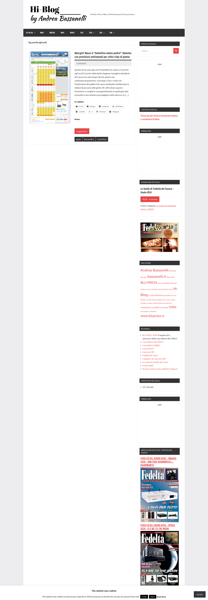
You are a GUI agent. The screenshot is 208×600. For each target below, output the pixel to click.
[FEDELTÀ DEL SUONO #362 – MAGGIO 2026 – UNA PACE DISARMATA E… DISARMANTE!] (159, 521)
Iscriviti (200, 594)
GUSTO (171, 289)
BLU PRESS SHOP (150, 335)
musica (154, 300)
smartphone (145, 307)
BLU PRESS (148, 282)
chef (159, 283)
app (141, 277)
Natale (159, 300)
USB (141, 311)
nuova (168, 300)
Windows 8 (146, 311)
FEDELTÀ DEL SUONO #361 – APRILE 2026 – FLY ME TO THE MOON (157, 526)
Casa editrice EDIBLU (151, 345)
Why (62, 32)
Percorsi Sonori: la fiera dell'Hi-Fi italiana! (159, 369)
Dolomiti (173, 283)
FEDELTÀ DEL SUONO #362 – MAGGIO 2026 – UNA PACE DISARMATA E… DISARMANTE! (158, 462)
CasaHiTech (102, 139)
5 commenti (81, 63)
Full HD (160, 289)
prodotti (149, 303)
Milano (143, 300)
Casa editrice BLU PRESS (152, 342)
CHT (81, 32)
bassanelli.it (157, 276)
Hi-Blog (29, 32)
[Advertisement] (159, 81)
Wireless (153, 311)
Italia (168, 295)
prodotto (155, 303)
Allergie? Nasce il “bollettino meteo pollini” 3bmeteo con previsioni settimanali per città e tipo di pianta (103, 55)
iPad (153, 295)
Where (52, 32)
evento (149, 289)
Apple (78, 139)
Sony (152, 307)
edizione (143, 289)
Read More (161, 596)
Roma (160, 303)
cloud (162, 283)
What (72, 32)
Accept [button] (144, 597)
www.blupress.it (152, 316)
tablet (157, 307)
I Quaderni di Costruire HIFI (154, 358)
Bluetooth (171, 277)
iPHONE (158, 295)
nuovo (172, 300)
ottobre (143, 303)
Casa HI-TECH (148, 348)
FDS (90, 32)
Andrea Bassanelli (154, 270)
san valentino (167, 303)
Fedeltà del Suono (150, 355)
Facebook (154, 289)
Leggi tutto (81, 131)
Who (42, 32)
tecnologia (164, 307)
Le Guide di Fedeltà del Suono (155, 362)
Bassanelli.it (89, 139)
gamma (165, 289)
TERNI (172, 307)
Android (172, 271)
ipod (164, 295)
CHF (100, 32)
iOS (149, 295)
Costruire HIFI (148, 352)
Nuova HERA (147, 365)
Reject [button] (152, 597)
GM (111, 32)
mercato (173, 295)
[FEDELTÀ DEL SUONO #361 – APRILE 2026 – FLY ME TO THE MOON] (159, 584)
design (167, 283)
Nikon (164, 300)
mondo (148, 300)
